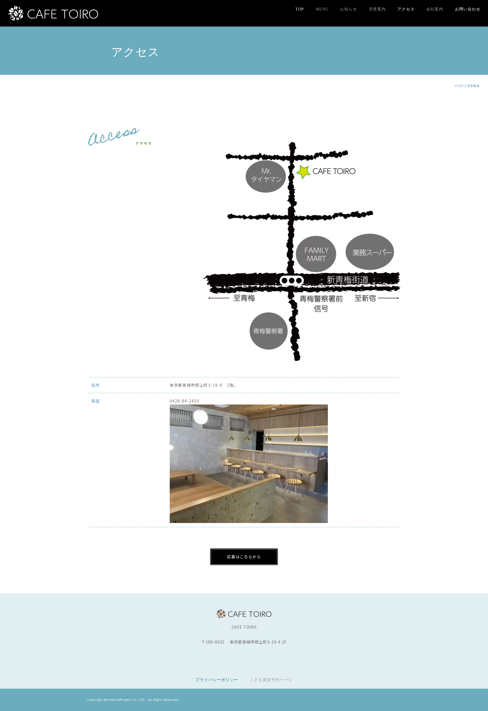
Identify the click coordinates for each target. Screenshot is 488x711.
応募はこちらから (244, 556)
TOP (299, 9)
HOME (459, 86)
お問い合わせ (468, 9)
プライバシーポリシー (216, 680)
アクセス (405, 9)
